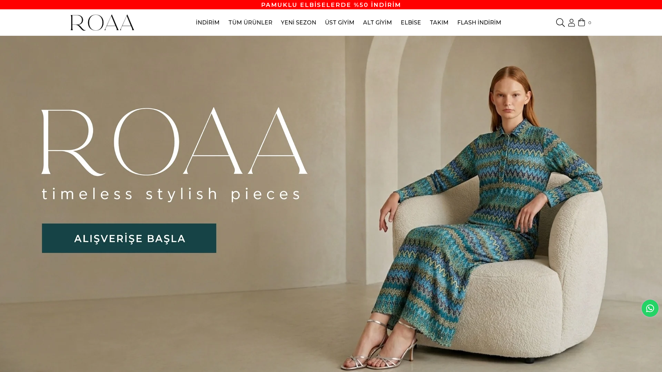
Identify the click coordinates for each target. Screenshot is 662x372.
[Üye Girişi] (571, 23)
